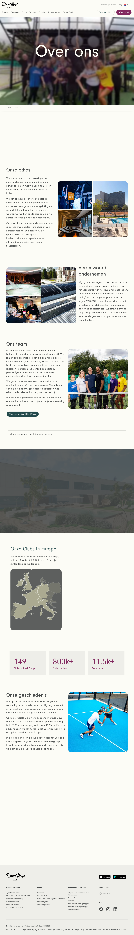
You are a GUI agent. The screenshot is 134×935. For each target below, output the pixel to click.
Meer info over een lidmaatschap (18, 896)
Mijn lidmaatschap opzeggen (78, 904)
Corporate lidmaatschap (14, 899)
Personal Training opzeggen (78, 907)
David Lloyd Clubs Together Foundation (51, 899)
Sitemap (71, 901)
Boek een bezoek (12, 905)
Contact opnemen (43, 905)
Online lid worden (12, 902)
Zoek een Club (105, 12)
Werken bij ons (42, 902)
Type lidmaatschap (13, 893)
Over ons (40, 893)
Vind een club (42, 896)
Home (9, 108)
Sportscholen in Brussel (14, 907)
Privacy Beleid (73, 898)
